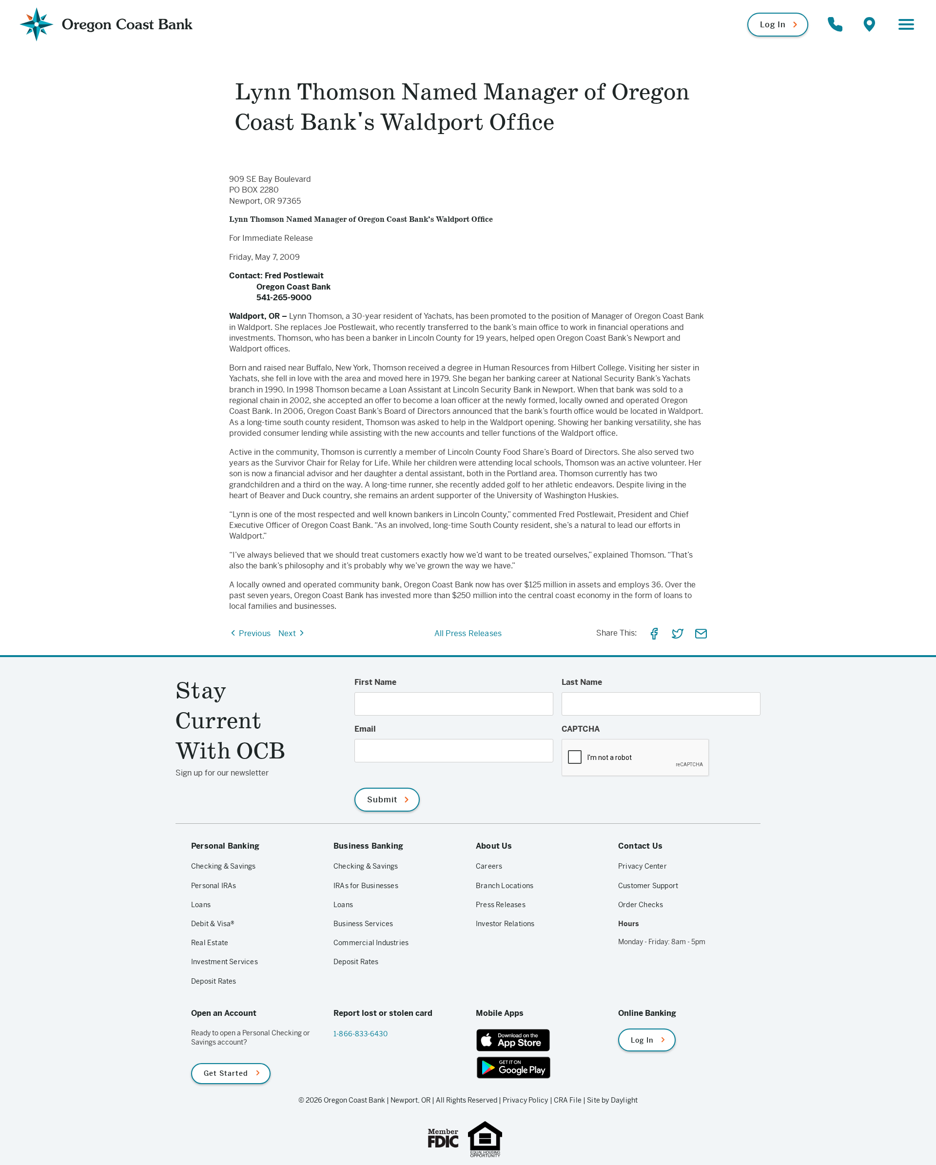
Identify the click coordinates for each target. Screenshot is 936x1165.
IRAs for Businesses (365, 885)
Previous (254, 633)
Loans (201, 904)
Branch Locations (504, 885)
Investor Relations (505, 923)
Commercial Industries (371, 942)
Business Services (363, 923)
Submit (382, 800)
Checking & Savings (223, 866)
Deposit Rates (213, 981)
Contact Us (640, 846)
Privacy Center (642, 866)
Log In (773, 24)
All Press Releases (468, 633)
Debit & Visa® (213, 923)
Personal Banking (225, 846)
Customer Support (648, 885)
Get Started (226, 1073)
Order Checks (640, 904)
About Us (494, 846)
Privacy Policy (525, 1100)
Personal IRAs (213, 885)
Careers (489, 866)
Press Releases (501, 904)
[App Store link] (539, 1040)
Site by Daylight (612, 1100)
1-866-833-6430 (360, 1033)
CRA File (568, 1100)
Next (288, 633)
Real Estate (209, 942)
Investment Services (224, 961)
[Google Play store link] (539, 1067)
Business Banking (368, 846)
